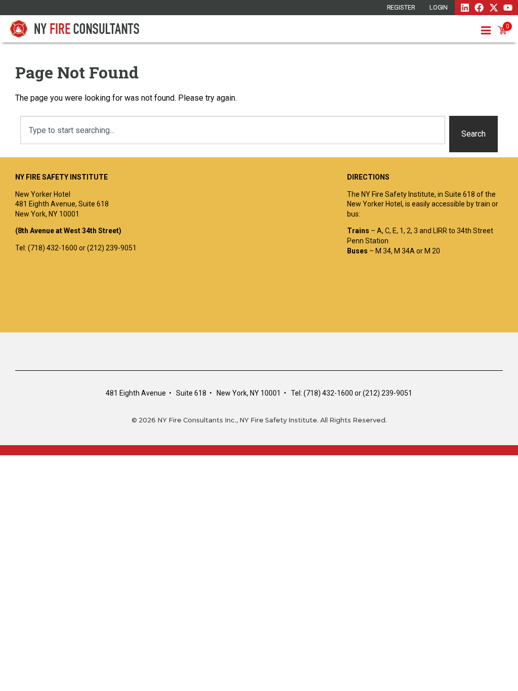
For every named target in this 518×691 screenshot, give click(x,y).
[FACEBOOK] (479, 7)
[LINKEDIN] (465, 7)
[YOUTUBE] (508, 7)
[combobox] (232, 130)
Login (438, 7)
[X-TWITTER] (494, 7)
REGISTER (401, 7)
